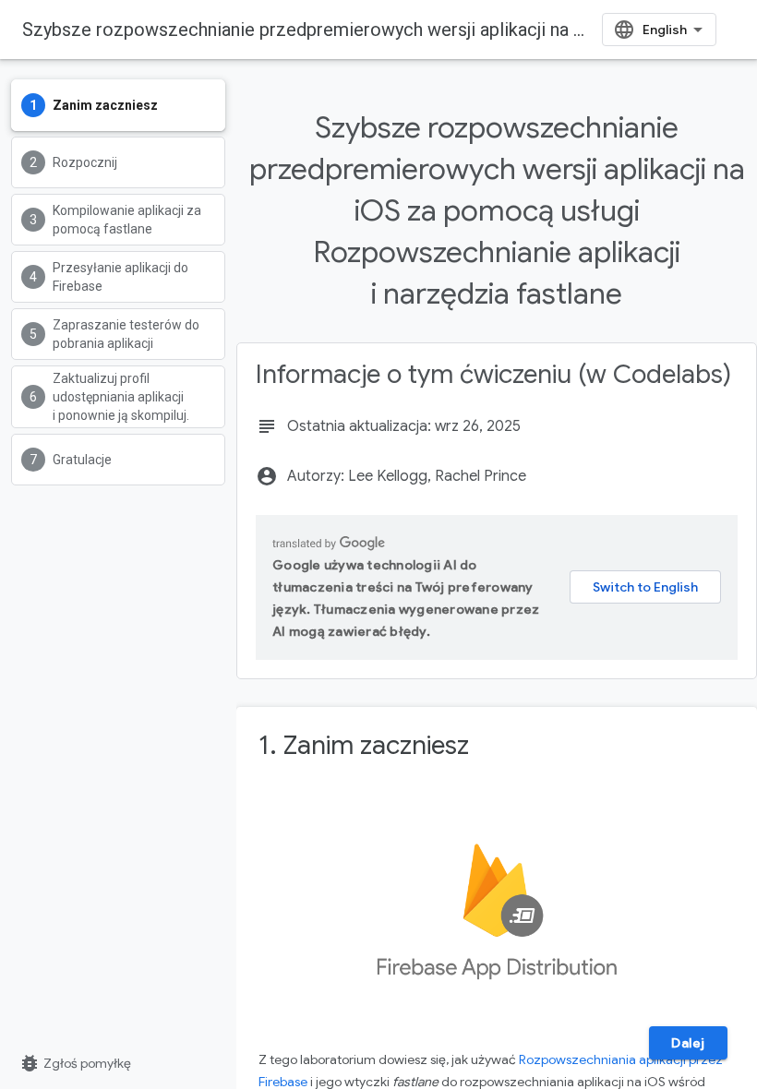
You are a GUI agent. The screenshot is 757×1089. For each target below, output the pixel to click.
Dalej (688, 1043)
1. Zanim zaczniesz (363, 745)
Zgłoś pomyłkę (74, 1063)
